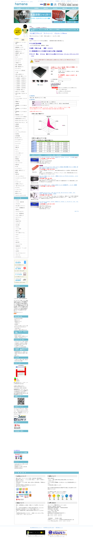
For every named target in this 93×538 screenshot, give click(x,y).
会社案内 (16, 324)
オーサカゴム (18, 256)
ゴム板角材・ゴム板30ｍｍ (20, 81)
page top (76, 211)
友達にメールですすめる (63, 92)
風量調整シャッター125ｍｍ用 (21, 109)
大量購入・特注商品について (21, 337)
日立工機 (17, 224)
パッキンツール (18, 189)
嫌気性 (16, 172)
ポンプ (16, 149)
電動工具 (17, 147)
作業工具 (17, 174)
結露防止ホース (18, 51)
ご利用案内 (57, 1)
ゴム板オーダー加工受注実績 (20, 346)
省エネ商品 (17, 160)
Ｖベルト (17, 130)
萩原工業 (17, 242)
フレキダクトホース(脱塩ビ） (21, 116)
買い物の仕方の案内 (18, 318)
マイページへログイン (49, 1)
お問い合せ (63, 1)
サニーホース (18, 68)
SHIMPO (17, 251)
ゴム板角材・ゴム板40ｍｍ (20, 80)
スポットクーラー (18, 162)
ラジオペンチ (18, 181)
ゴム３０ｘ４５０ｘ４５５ (20, 195)
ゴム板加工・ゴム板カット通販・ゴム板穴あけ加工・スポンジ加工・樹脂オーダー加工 (21, 344)
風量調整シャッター (19, 47)
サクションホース (18, 58)
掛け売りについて (18, 334)
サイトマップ (75, 1)
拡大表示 (41, 84)
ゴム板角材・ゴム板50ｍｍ (20, 78)
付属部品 (17, 124)
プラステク (18, 203)
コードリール (18, 154)
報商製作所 (18, 246)
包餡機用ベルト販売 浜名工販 (21, 466)
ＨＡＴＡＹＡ (18, 217)
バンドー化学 (18, 228)
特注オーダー (18, 191)
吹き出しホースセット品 (20, 49)
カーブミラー (18, 143)
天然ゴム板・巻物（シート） (21, 76)
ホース (16, 57)
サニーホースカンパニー (20, 253)
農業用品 (17, 126)
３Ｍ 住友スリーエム (20, 232)
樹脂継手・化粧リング (19, 53)
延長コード (17, 156)
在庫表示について (18, 321)
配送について (17, 319)
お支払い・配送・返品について (21, 329)
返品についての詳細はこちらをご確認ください (67, 87)
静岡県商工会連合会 (18, 468)
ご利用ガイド (17, 322)
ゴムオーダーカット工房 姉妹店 (21, 341)
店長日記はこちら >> (18, 312)
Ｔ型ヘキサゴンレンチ (19, 185)
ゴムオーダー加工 (20, 339)
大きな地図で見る (17, 450)
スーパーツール (19, 244)
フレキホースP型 (18, 45)
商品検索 (17, 38)
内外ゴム (17, 219)
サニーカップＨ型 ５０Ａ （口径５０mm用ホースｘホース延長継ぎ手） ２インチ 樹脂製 (58, 184)
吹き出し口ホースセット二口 (21, 120)
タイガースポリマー (20, 211)
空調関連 (17, 103)
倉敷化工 (17, 209)
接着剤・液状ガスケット (20, 170)
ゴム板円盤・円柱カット (20, 89)
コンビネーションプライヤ (20, 178)
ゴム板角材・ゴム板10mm (20, 87)
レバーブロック (18, 168)
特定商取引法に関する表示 (48, 527)
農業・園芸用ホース (19, 66)
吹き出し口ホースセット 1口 (21, 122)
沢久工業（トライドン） (20, 205)
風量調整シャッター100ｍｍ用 (21, 106)
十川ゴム (17, 226)
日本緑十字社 (18, 221)
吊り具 (16, 166)
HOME (31, 26)
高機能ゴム (17, 101)
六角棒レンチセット (19, 183)
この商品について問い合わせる (64, 91)
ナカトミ (17, 238)
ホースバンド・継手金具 (20, 70)
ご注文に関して (18, 328)
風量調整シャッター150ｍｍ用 (21, 112)
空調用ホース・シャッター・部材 (21, 43)
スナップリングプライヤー (20, 131)
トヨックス (18, 223)
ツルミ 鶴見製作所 (20, 213)
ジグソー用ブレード (19, 153)
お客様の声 (69, 1)
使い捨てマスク (18, 137)
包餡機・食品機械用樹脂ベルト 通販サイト (21, 349)
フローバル (18, 254)
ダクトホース (18, 60)
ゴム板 (17, 72)
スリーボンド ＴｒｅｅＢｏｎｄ (21, 249)
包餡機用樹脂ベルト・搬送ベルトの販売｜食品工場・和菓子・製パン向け (21, 353)
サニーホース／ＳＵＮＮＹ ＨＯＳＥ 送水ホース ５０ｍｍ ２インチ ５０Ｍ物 (56, 157)
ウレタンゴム (18, 96)
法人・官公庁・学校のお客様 (21, 332)
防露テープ (17, 55)
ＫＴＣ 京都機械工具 (20, 207)
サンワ (17, 240)
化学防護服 (17, 135)
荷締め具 (17, 164)
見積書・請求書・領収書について (21, 336)
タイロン (17, 200)
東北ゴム (17, 230)
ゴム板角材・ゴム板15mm (20, 85)
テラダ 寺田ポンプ (20, 215)
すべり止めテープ (18, 139)
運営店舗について (59, 527)
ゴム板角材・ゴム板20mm (20, 83)
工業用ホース (18, 62)
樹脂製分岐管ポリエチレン (20, 118)
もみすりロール (18, 128)
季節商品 (17, 158)
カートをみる (40, 1)
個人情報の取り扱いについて (36, 527)
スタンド (17, 145)
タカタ (17, 234)
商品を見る (34, 172)
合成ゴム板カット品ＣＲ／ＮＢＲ (21, 94)
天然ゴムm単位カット (19, 74)
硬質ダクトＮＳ (18, 193)
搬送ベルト (17, 355)
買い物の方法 (18, 316)
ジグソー (17, 151)
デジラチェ (17, 187)
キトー (17, 236)
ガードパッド (18, 141)
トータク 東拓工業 (20, 201)
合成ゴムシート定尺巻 (19, 91)
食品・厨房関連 (18, 64)
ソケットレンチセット (19, 176)
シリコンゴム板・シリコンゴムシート (21, 99)
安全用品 (17, 133)
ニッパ (16, 179)
